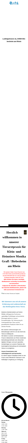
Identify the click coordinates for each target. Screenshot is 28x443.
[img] (14, 116)
